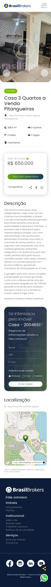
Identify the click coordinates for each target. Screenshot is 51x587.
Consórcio (12, 543)
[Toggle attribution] (43, 462)
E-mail (28, 376)
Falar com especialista (25, 176)
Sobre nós (12, 520)
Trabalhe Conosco (17, 527)
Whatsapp (15, 376)
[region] (25, 438)
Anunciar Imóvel (15, 540)
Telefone (38, 376)
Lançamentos (14, 507)
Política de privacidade (20, 530)
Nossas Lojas (13, 523)
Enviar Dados (25, 384)
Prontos (10, 510)
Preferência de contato (21, 371)
